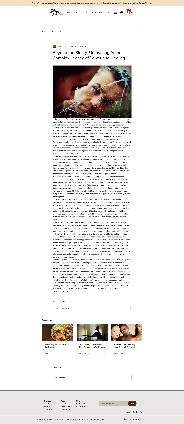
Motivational (56, 32)
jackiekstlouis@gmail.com (152, 14)
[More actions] (130, 46)
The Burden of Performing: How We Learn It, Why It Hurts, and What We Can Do (92, 346)
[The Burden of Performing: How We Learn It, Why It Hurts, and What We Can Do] (92, 332)
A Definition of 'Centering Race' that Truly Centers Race (126, 346)
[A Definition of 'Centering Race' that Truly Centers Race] (126, 332)
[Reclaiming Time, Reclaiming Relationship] (57, 332)
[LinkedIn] (137, 412)
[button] (115, 12)
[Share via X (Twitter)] (59, 301)
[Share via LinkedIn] (64, 301)
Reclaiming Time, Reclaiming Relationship (57, 346)
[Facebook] (141, 412)
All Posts (45, 32)
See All (140, 320)
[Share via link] (69, 301)
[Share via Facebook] (54, 301)
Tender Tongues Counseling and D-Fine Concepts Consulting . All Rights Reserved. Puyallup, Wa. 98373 (73, 419)
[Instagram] (134, 412)
